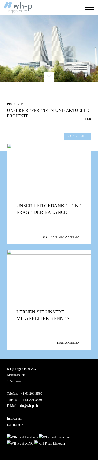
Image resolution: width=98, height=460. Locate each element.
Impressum (14, 418)
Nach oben (75, 136)
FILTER (85, 119)
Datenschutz (15, 425)
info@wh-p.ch (28, 406)
